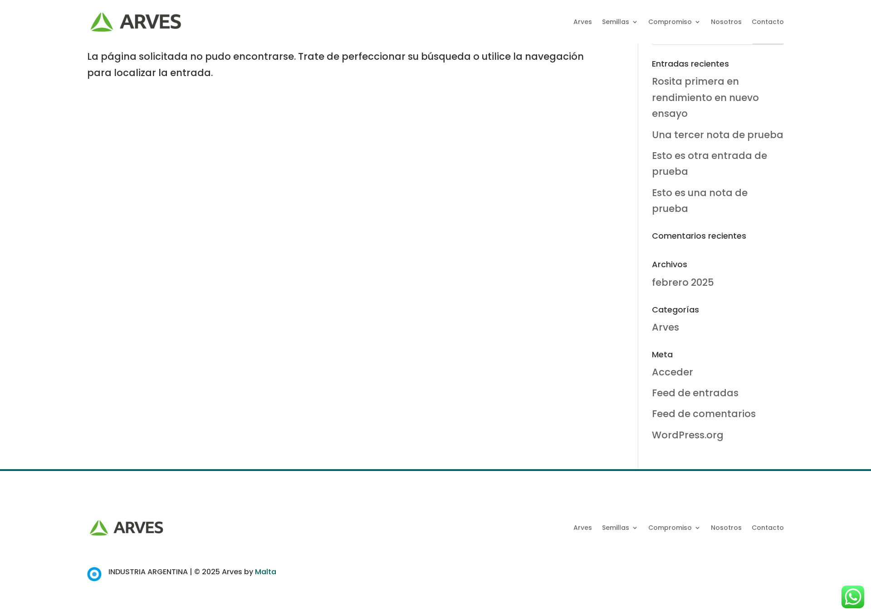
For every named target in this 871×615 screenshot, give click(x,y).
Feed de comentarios (704, 413)
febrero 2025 (683, 282)
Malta (265, 572)
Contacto (768, 21)
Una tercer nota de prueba (717, 134)
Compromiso (670, 21)
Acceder (672, 372)
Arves (582, 21)
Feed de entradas (695, 392)
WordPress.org (688, 435)
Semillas (615, 21)
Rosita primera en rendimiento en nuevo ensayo (705, 97)
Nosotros (726, 21)
